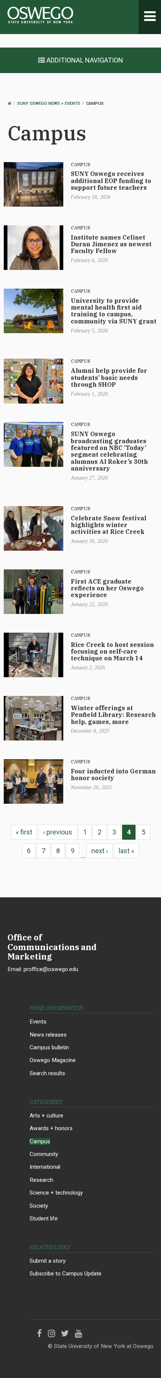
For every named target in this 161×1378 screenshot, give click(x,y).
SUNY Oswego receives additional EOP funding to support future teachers (111, 180)
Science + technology (56, 1192)
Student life (44, 1218)
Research (41, 1180)
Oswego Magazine (53, 1060)
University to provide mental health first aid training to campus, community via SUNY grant (114, 311)
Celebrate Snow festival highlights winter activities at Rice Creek (108, 525)
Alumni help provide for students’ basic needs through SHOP (109, 377)
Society (39, 1205)
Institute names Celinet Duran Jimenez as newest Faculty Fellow (111, 244)
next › (99, 851)
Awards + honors (51, 1128)
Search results (47, 1073)
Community (44, 1154)
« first (24, 832)
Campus (80, 164)
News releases (48, 1034)
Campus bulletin (49, 1047)
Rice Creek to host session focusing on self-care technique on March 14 (112, 651)
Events (38, 1021)
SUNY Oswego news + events (48, 103)
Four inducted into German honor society (113, 774)
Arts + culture (46, 1115)
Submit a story (48, 1260)
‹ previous (57, 832)
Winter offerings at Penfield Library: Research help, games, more (113, 714)
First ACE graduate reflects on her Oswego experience (107, 588)
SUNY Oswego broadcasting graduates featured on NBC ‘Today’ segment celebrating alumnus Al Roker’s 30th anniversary (109, 451)
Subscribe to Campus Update (65, 1273)
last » (126, 851)
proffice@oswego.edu (51, 969)
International (45, 1166)
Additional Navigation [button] (84, 60)
